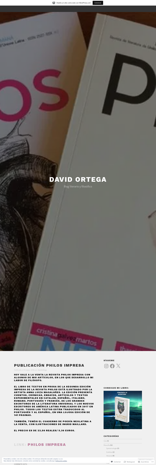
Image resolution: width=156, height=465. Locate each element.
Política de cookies (61, 461)
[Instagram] (106, 366)
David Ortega (78, 179)
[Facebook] (112, 366)
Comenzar (97, 3)
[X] (118, 366)
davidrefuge (42, 370)
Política (109, 463)
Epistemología (111, 448)
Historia (109, 456)
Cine (105, 441)
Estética (109, 452)
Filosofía (107, 445)
